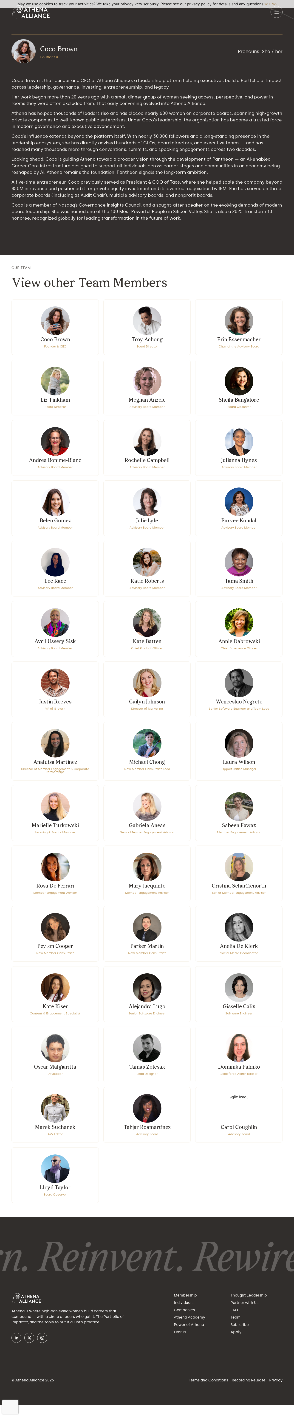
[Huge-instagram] (42, 1338)
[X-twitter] (29, 1338)
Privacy (276, 1380)
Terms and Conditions (209, 1380)
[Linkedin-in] (16, 1338)
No (274, 4)
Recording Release (249, 1380)
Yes (267, 4)
